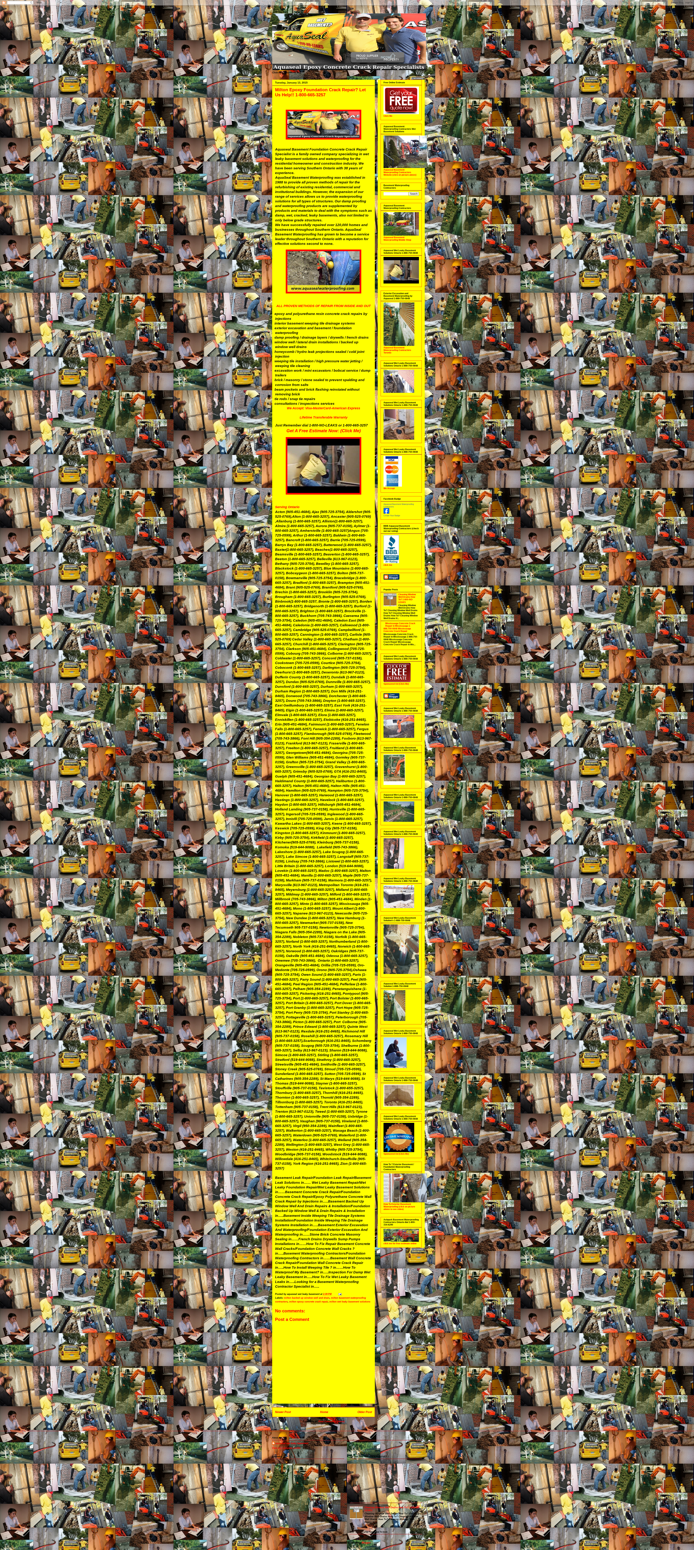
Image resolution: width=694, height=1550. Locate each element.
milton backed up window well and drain (306, 1297)
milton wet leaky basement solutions (349, 1301)
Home (324, 1412)
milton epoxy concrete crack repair (308, 1301)
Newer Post (283, 1412)
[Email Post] (339, 1294)
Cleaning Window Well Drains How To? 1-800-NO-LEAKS (407, 598)
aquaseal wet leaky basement (292, 1443)
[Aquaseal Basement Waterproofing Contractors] (386, 513)
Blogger (366, 1542)
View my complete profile (286, 1448)
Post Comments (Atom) (331, 1421)
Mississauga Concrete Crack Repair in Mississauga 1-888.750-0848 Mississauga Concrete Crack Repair (399, 627)
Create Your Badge (392, 515)
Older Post (364, 1412)
